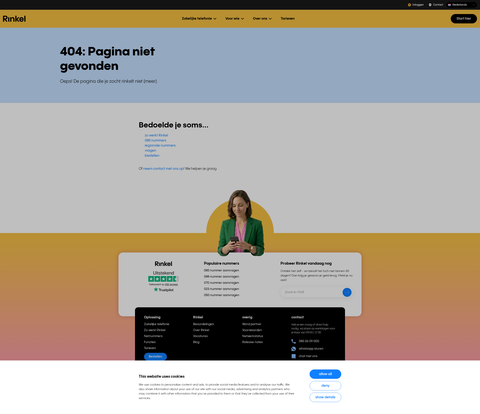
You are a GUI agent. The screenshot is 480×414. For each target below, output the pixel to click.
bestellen (152, 155)
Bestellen (155, 356)
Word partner (251, 324)
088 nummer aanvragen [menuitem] (221, 276)
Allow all (325, 374)
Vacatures (200, 336)
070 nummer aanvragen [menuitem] (221, 282)
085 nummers (155, 140)
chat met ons (308, 356)
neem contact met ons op (163, 169)
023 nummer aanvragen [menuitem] (221, 289)
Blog (196, 342)
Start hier (464, 18)
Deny (325, 385)
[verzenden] (344, 293)
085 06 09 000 (309, 341)
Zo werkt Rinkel (154, 330)
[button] (461, 5)
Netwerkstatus (252, 336)
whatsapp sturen (311, 348)
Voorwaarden (252, 330)
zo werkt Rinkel (156, 135)
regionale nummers (160, 145)
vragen (150, 150)
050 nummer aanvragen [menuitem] (221, 295)
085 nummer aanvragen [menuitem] (221, 270)
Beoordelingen (203, 324)
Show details (325, 397)
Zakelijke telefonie (156, 324)
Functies (150, 342)
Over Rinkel (201, 330)
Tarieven (288, 18)
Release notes (252, 342)
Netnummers (153, 336)
